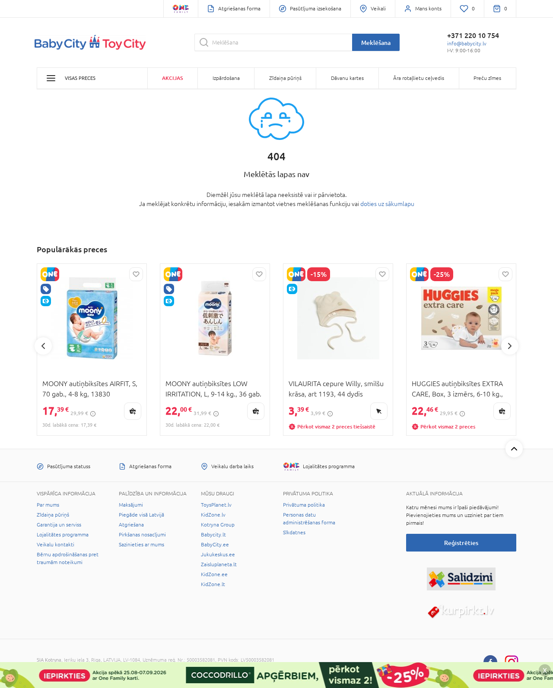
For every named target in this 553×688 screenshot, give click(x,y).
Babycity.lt (213, 535)
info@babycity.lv (466, 44)
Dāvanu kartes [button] (347, 78)
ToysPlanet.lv (216, 505)
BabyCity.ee (215, 545)
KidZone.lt (213, 584)
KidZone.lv (213, 515)
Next (509, 346)
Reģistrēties (461, 542)
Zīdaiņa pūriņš (53, 515)
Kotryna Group (218, 525)
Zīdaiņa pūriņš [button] (285, 78)
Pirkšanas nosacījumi (142, 535)
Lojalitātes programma (63, 535)
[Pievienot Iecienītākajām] (136, 274)
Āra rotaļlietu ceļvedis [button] (418, 78)
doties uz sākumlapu (387, 203)
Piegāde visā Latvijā (141, 515)
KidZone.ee (214, 574)
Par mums (48, 505)
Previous (43, 346)
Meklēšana (376, 42)
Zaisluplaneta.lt (219, 564)
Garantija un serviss (59, 525)
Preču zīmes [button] (487, 78)
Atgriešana (131, 525)
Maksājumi (131, 505)
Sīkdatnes (294, 532)
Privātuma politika (304, 505)
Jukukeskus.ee (218, 555)
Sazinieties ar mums (141, 545)
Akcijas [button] (172, 78)
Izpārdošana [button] (226, 78)
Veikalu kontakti (55, 545)
